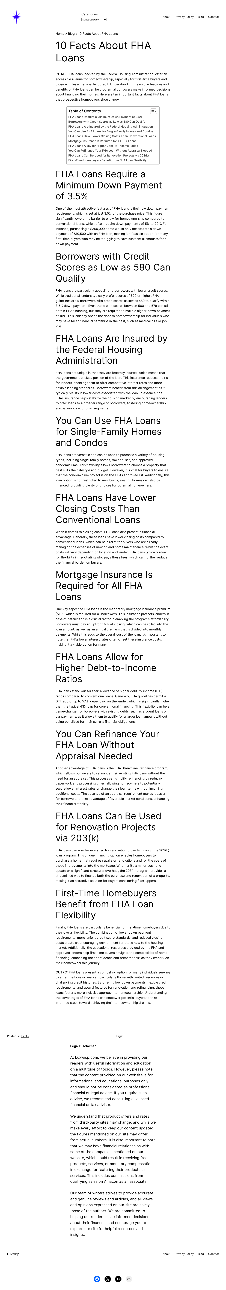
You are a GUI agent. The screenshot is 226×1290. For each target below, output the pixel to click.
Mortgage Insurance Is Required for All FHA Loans (102, 141)
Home (60, 33)
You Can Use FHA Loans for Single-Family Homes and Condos (110, 131)
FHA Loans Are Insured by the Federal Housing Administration (110, 126)
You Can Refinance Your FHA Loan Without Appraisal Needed (110, 150)
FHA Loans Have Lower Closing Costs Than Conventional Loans (112, 136)
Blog (71, 33)
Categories (89, 14)
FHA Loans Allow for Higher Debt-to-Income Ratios (103, 146)
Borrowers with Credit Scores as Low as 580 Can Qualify (106, 121)
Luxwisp (13, 1254)
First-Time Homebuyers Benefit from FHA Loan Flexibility (107, 160)
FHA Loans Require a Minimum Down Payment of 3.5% (105, 117)
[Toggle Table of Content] (152, 111)
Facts (25, 1036)
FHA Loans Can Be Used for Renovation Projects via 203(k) (108, 155)
